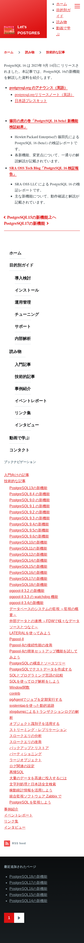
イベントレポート (31, 400)
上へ (52, 217)
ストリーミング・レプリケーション (38, 730)
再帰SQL (16, 772)
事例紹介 (23, 388)
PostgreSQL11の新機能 (28, 548)
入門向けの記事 (16, 475)
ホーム (61, 4)
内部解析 (23, 338)
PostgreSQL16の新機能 (28, 572)
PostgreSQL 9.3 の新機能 (29, 518)
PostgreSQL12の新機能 (28, 554)
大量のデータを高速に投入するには (38, 778)
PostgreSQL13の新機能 (28, 488)
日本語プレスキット (31, 100)
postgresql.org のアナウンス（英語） (38, 87)
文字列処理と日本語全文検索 (32, 784)
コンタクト (19, 450)
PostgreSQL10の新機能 (28, 542)
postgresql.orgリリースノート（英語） (44, 94)
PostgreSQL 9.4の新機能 (29, 524)
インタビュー (27, 425)
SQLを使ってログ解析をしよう (34, 681)
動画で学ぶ (19, 438)
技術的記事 (25, 376)
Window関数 (19, 687)
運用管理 (23, 302)
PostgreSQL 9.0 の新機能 (29, 500)
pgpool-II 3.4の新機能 (26, 603)
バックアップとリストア (29, 748)
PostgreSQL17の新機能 (24, 223)
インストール (27, 290)
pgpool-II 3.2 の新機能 (26, 591)
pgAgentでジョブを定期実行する (35, 699)
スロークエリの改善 (25, 742)
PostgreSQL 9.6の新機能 (29, 536)
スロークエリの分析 (25, 736)
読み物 (61, 22)
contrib (14, 693)
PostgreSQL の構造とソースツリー (37, 663)
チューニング (27, 314)
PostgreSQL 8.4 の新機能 (29, 494)
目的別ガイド (21, 265)
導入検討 (23, 278)
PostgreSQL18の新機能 (28, 585)
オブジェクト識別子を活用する (34, 724)
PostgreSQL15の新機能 (27, 217)
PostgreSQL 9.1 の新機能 (29, 506)
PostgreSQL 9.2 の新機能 (29, 512)
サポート (23, 326)
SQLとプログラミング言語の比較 (36, 675)
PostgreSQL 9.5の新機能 (29, 530)
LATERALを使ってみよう (30, 633)
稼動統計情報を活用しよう (30, 790)
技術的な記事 (55, 52)
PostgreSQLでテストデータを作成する (40, 669)
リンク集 (23, 413)
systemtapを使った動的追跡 (31, 705)
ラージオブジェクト (25, 760)
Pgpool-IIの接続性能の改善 (30, 645)
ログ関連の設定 (21, 766)
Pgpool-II (16, 639)
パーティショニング (25, 754)
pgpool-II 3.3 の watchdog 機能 (33, 597)
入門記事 (23, 364)
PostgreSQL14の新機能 (28, 560)
